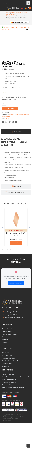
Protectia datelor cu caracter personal (15, 377)
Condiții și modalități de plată (12, 361)
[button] (3, 8)
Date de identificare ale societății (13, 388)
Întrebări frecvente (8, 358)
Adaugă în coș (10, 108)
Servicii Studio (6, 332)
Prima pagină (10, 12)
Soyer (7, 118)
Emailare (18, 12)
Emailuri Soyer (19, 114)
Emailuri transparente (11, 15)
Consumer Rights (8, 385)
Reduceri (5, 340)
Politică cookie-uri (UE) (10, 382)
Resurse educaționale (9, 334)
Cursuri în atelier (7, 329)
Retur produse (7, 355)
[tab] (16, 131)
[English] (22, 8)
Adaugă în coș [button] (16, 243)
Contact (5, 342)
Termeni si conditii (8, 374)
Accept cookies (16, 283)
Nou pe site (6, 337)
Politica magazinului (9, 379)
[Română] (25, 8)
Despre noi (5, 366)
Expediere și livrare (8, 363)
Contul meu (6, 353)
